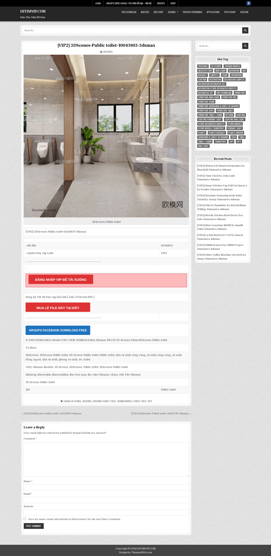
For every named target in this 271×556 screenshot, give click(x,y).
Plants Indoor (235, 132)
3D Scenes (76, 401)
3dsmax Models (124, 401)
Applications (213, 12)
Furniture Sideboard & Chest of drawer (218, 106)
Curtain (202, 79)
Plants (201, 132)
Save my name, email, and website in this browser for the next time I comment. (74, 519)
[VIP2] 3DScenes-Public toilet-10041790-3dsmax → (161, 413)
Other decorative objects (211, 124)
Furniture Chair (206, 101)
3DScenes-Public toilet (104, 401)
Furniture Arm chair (208, 97)
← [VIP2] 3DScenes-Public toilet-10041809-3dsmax (51, 413)
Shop (173, 3)
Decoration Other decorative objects (217, 88)
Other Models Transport (211, 128)
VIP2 (150, 401)
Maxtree (145, 12)
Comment (30, 438)
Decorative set (205, 93)
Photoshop (230, 12)
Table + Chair (204, 141)
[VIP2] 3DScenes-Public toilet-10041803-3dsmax (106, 45)
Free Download (129, 12)
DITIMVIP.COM (33, 11)
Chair (224, 75)
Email (28, 493)
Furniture (240, 93)
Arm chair (220, 70)
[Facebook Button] (249, 3)
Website (28, 506)
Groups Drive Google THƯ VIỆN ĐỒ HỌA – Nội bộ (128, 3)
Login (98, 3)
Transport (220, 141)
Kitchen (229, 115)
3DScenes (108, 51)
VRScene (244, 12)
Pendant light (234, 128)
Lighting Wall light (234, 119)
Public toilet (140, 401)
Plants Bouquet (217, 132)
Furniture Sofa (205, 110)
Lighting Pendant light (210, 119)
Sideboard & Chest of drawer (213, 137)
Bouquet (202, 75)
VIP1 (231, 141)
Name (28, 481)
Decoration (215, 79)
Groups (161, 3)
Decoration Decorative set (211, 84)
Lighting (241, 115)
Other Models (235, 124)
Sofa (233, 137)
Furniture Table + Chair (210, 115)
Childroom (236, 75)
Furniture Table (225, 110)
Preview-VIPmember (192, 12)
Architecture (205, 70)
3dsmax (172, 12)
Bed (244, 70)
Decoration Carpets (234, 79)
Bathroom (234, 70)
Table (242, 137)
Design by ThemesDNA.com (135, 552)
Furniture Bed (229, 97)
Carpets (214, 75)
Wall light (203, 146)
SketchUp (158, 12)
